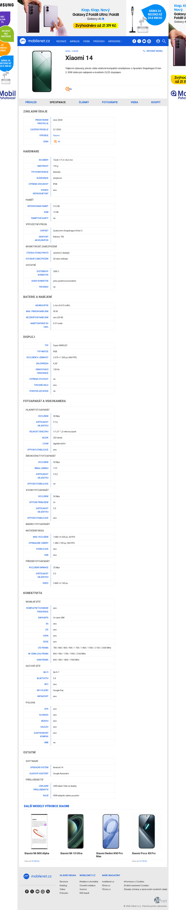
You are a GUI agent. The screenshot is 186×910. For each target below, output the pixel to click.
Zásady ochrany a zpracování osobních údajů (145, 889)
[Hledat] (164, 41)
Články (84, 102)
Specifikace (58, 102)
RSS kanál (84, 893)
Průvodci (99, 41)
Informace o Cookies (134, 881)
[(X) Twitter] (139, 41)
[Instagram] (149, 41)
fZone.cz (106, 889)
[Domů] (35, 41)
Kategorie (114, 41)
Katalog (74, 41)
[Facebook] (134, 41)
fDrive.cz (106, 885)
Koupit (156, 102)
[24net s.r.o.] (160, 902)
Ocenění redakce (87, 885)
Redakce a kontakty (89, 881)
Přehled (31, 102)
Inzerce (83, 889)
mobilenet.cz (108, 881)
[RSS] (48, 892)
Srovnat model (154, 51)
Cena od (31, 861)
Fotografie (110, 102)
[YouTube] (144, 41)
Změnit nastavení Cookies (136, 885)
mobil (68, 51)
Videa (86, 41)
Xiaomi (75, 51)
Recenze (61, 41)
